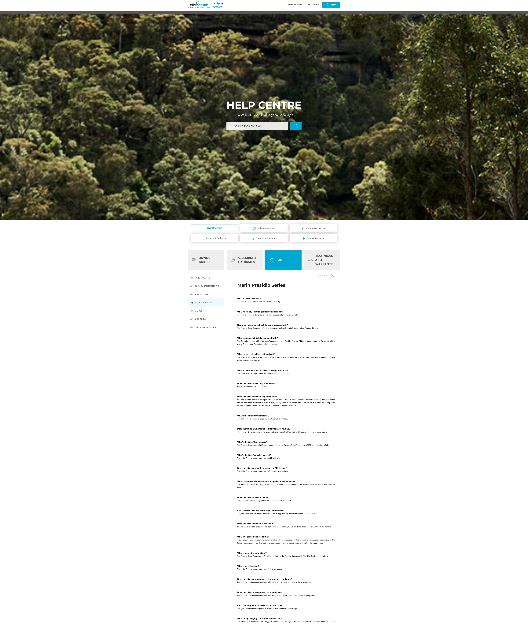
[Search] (296, 126)
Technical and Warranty (324, 260)
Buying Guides (205, 260)
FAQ (279, 260)
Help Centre (218, 5)
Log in (332, 4)
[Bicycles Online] (199, 4)
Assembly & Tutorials (247, 260)
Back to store (295, 4)
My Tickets (313, 4)
